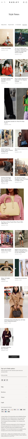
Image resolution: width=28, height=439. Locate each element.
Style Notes (24, 24)
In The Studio (18, 24)
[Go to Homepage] (14, 2)
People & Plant (11, 24)
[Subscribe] (26, 375)
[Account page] (23, 2)
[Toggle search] (4, 2)
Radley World (3, 24)
